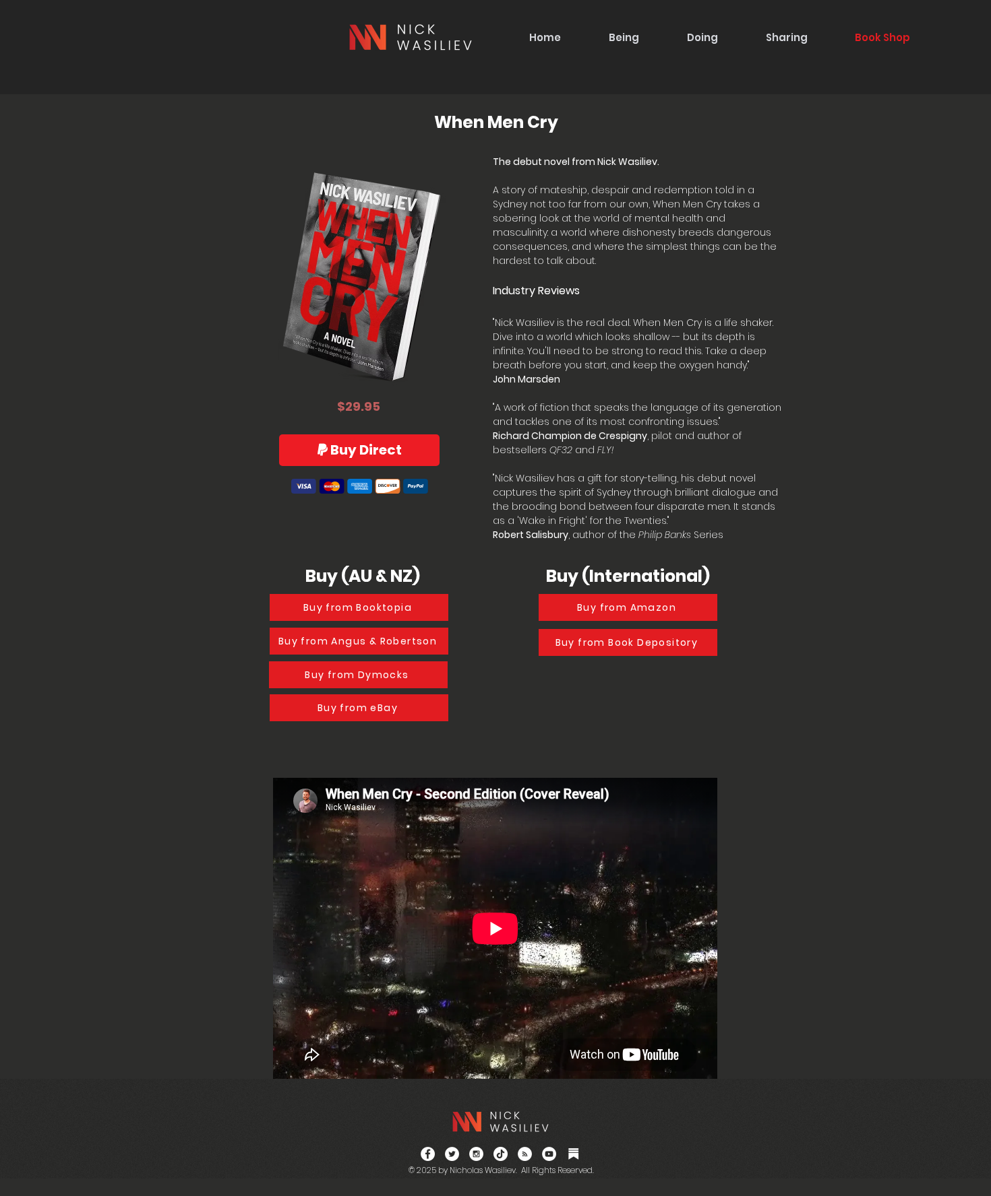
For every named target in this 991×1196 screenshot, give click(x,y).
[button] (623, 37)
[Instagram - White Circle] (476, 1154)
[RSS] (525, 1154)
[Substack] (573, 1154)
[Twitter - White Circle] (452, 1154)
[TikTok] (500, 1154)
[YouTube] (549, 1154)
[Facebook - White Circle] (428, 1154)
